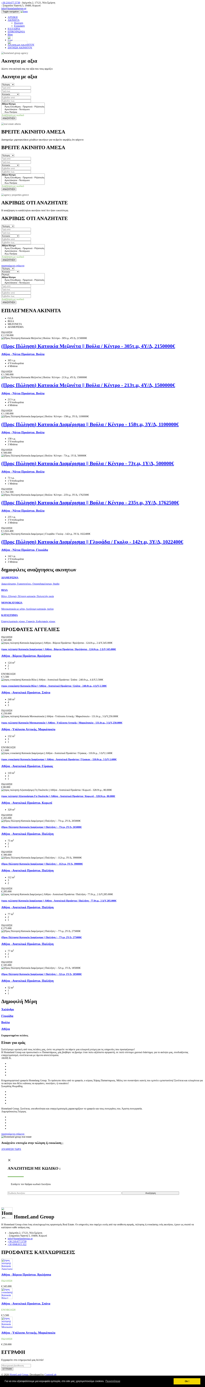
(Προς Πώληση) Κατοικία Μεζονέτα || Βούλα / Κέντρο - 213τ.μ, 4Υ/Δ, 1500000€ (88, 385)
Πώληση (18, 23)
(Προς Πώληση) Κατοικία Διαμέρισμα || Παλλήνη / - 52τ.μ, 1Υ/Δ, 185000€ (41, 974)
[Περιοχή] (23, 274)
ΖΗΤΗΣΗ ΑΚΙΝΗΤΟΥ (20, 47)
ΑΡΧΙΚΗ (13, 17)
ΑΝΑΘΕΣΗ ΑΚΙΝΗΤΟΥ (21, 44)
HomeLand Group (19, 1374)
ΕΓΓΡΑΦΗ (7, 1369)
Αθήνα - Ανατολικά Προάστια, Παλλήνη (27, 833)
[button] (8, 265)
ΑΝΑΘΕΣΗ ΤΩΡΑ (11, 1149)
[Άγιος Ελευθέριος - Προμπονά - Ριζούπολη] (23, 106)
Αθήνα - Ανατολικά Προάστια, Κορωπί (26, 802)
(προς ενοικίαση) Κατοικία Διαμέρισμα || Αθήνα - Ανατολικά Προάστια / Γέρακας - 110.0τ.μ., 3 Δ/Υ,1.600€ (59, 759)
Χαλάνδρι (7, 1009)
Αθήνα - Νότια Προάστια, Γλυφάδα (24, 550)
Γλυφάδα (7, 1016)
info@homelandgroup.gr (13, 8)
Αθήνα (5, 1029)
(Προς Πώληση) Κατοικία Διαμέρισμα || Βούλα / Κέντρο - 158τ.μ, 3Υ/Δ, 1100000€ (90, 424)
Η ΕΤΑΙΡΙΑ (14, 28)
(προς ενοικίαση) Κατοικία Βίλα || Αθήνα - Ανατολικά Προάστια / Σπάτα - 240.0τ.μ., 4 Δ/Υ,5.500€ (54, 686)
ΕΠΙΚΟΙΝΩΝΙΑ (16, 31)
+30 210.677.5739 (10, 2)
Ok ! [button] (187, 1381)
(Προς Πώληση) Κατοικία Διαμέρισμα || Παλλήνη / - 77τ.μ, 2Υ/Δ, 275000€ (41, 937)
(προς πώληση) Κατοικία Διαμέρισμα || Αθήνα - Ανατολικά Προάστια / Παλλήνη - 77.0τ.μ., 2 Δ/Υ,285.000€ (58, 900)
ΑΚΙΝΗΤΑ (14, 20)
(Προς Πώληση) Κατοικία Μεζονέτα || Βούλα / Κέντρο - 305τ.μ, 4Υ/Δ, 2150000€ (88, 346)
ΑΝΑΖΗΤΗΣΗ (9, 118)
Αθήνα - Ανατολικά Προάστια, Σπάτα (25, 692)
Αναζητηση (150, 1193)
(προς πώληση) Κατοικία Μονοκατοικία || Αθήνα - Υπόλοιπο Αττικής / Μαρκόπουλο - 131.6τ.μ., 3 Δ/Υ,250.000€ (61, 722)
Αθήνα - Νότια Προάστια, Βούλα (23, 354)
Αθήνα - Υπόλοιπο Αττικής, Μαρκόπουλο (28, 729)
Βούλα (5, 1022)
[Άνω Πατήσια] (23, 112)
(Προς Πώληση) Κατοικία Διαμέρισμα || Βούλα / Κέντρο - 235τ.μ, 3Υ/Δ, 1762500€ (90, 502)
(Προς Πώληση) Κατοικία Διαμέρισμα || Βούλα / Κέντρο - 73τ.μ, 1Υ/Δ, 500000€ (87, 463)
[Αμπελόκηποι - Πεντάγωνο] (23, 109)
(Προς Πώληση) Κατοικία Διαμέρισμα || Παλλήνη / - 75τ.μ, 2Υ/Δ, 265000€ (41, 827)
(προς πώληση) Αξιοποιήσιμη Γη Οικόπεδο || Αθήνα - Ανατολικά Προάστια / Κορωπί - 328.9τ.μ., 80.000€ (58, 796)
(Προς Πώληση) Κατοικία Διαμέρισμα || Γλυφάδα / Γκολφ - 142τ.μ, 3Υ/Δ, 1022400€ (92, 542)
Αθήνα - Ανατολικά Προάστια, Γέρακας (27, 766)
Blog (10, 34)
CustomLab (50, 1374)
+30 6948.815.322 (17, 1244)
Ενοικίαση (19, 25)
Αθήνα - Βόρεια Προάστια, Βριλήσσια (26, 655)
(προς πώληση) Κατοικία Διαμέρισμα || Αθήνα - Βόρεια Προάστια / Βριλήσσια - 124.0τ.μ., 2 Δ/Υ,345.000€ (58, 649)
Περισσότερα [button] (112, 1381)
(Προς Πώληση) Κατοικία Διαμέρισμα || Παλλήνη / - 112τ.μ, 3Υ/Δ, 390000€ (42, 864)
